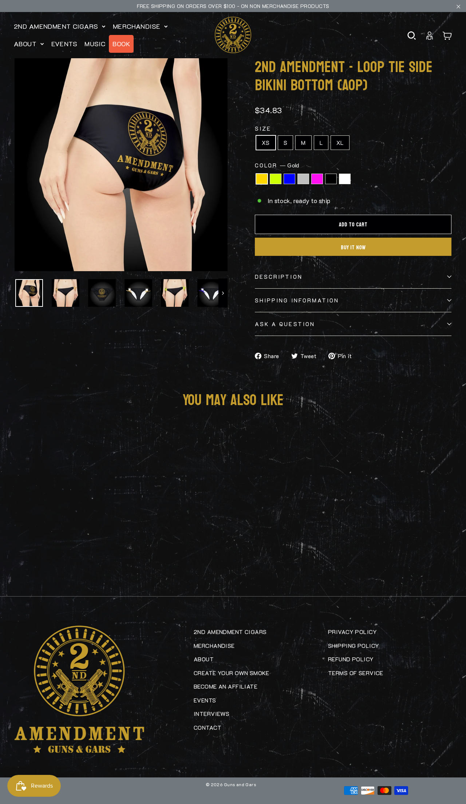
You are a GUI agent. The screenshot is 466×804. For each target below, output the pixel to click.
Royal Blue (289, 179)
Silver (303, 179)
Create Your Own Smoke (231, 673)
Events (64, 43)
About (26, 43)
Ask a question (285, 324)
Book (121, 43)
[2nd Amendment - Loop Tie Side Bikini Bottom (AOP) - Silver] (40, 560)
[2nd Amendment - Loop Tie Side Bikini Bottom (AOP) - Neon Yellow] (25, 560)
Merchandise (137, 26)
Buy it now (353, 247)
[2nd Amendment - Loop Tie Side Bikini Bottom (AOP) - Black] (54, 560)
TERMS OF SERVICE (355, 673)
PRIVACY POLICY (352, 631)
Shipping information (297, 300)
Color (277, 165)
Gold (261, 179)
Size (263, 128)
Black (330, 179)
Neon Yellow (275, 179)
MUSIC (94, 43)
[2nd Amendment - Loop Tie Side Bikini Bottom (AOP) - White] (62, 560)
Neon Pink (317, 179)
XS (266, 142)
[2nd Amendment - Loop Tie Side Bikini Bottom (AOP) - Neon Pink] (47, 560)
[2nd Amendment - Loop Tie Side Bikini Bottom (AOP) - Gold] (18, 560)
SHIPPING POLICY (353, 645)
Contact (207, 727)
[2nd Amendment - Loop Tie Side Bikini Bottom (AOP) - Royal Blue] (33, 560)
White (344, 179)
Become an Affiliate (225, 686)
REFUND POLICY (351, 659)
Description (279, 276)
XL (340, 142)
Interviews (211, 713)
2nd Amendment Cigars (57, 26)
